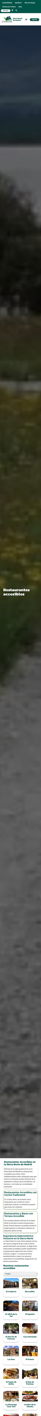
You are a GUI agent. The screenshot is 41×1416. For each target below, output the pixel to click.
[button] (16, 10)
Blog (20, 7)
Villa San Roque (29, 3)
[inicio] (13, 19)
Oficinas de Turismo (9, 7)
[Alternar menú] (26, 19)
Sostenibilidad (7, 3)
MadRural (18, 3)
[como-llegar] (12, 10)
